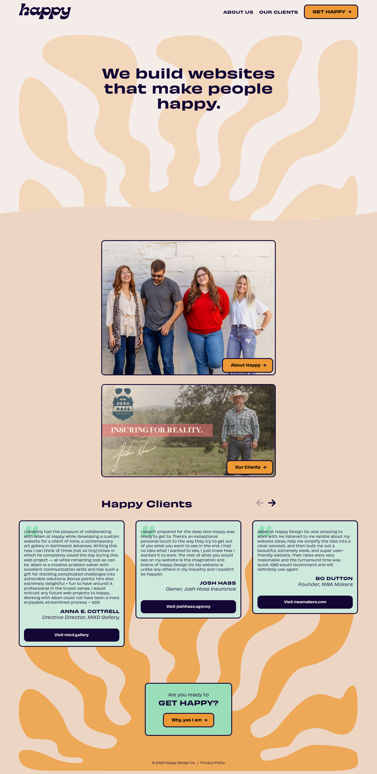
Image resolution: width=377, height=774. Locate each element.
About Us (238, 12)
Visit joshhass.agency (188, 606)
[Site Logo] (45, 11)
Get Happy (329, 11)
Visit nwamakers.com (305, 601)
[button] (260, 503)
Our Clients (278, 12)
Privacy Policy (212, 762)
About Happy (245, 364)
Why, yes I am (187, 719)
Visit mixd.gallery (72, 634)
